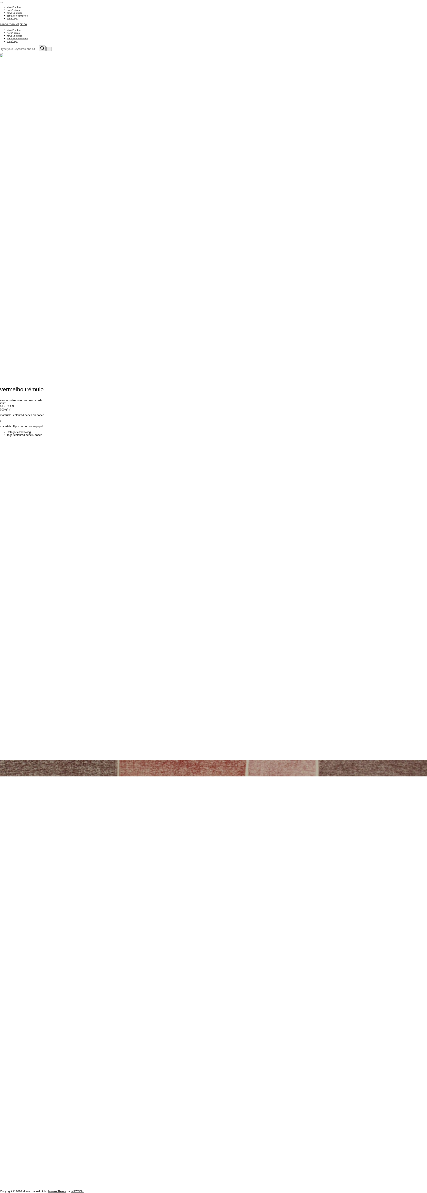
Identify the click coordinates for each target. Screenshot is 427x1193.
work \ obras (13, 10)
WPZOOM (77, 1191)
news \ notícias (14, 13)
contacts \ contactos (17, 15)
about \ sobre (14, 7)
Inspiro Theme (57, 1191)
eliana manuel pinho (13, 24)
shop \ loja (12, 18)
